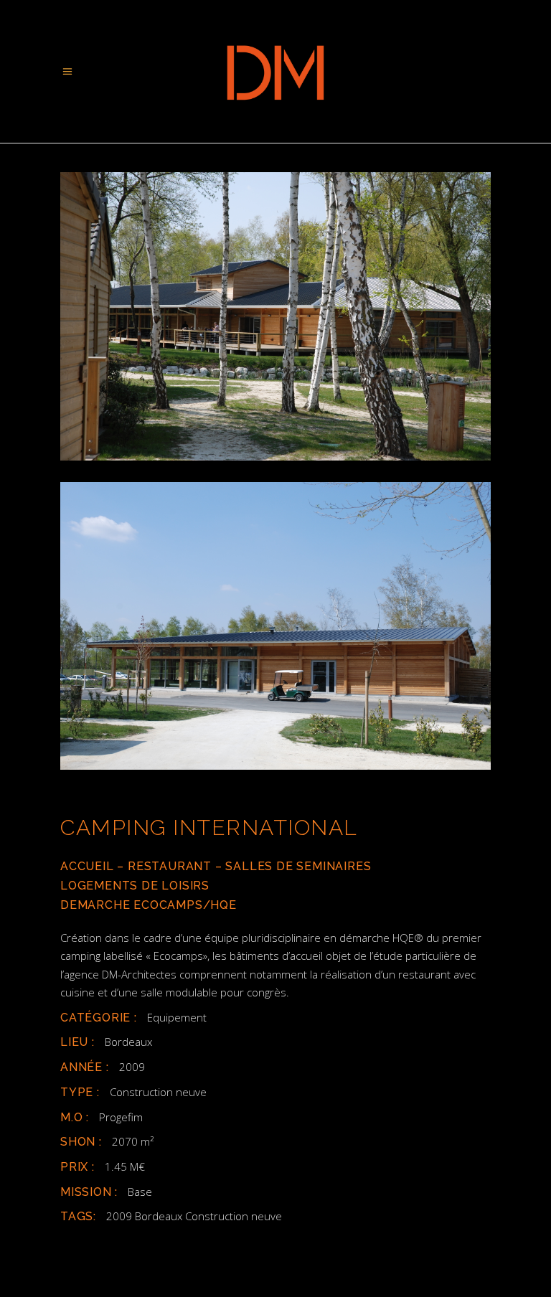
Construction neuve (158, 1092)
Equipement (177, 1017)
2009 (132, 1067)
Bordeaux (128, 1041)
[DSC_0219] (275, 626)
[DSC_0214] (275, 316)
